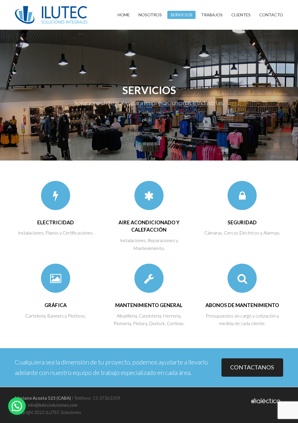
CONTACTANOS (252, 367)
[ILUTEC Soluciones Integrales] (51, 14)
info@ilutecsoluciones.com (52, 405)
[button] (17, 406)
